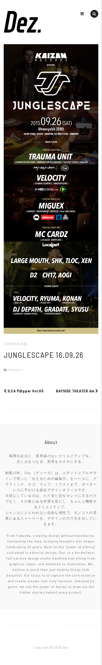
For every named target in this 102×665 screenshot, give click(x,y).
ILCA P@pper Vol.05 (25, 390)
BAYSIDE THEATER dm (75, 390)
